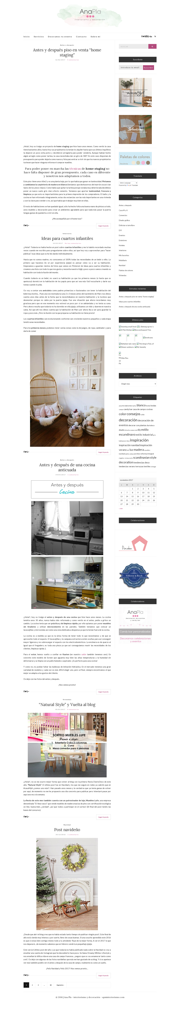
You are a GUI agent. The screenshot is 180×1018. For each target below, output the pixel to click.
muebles (147, 450)
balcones (128, 405)
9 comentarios (73, 709)
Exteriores (123, 240)
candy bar (128, 409)
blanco (141, 405)
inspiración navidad (129, 445)
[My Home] (135, 92)
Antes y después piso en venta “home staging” (67, 52)
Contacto (81, 36)
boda (148, 406)
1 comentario (73, 474)
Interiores (67, 233)
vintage (153, 466)
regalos (121, 458)
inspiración (139, 440)
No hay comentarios (73, 243)
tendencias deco (141, 462)
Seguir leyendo (103, 226)
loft (128, 450)
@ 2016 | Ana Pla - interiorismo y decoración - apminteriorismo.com (90, 997)
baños (134, 406)
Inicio (26, 36)
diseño (122, 430)
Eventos (122, 235)
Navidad (67, 825)
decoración (128, 420)
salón (83, 654)
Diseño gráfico (124, 220)
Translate (135, 185)
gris (154, 435)
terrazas (139, 466)
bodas (153, 405)
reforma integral (147, 454)
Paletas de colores (126, 270)
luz (131, 449)
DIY (120, 230)
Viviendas (67, 699)
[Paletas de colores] (135, 158)
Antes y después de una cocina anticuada (67, 467)
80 (51, 985)
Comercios (123, 215)
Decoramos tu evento (60, 36)
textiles (147, 466)
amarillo (121, 406)
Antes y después (67, 45)
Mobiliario (123, 260)
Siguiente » (60, 985)
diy (139, 429)
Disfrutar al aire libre (127, 225)
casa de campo (139, 409)
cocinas (149, 409)
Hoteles (122, 245)
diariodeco (150, 425)
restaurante (129, 458)
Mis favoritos (124, 255)
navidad (122, 454)
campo (121, 409)
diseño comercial (131, 430)
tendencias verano (127, 466)
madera (139, 449)
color (122, 414)
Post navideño (67, 829)
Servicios (39, 36)
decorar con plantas (137, 425)
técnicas (75, 168)
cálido (142, 414)
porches (137, 454)
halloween (122, 441)
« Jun (121, 508)
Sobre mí (95, 36)
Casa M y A (123, 210)
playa (131, 454)
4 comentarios (73, 60)
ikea (128, 441)
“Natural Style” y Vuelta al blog (67, 704)
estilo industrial (144, 434)
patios (127, 454)
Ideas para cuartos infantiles (67, 238)
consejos (133, 414)
